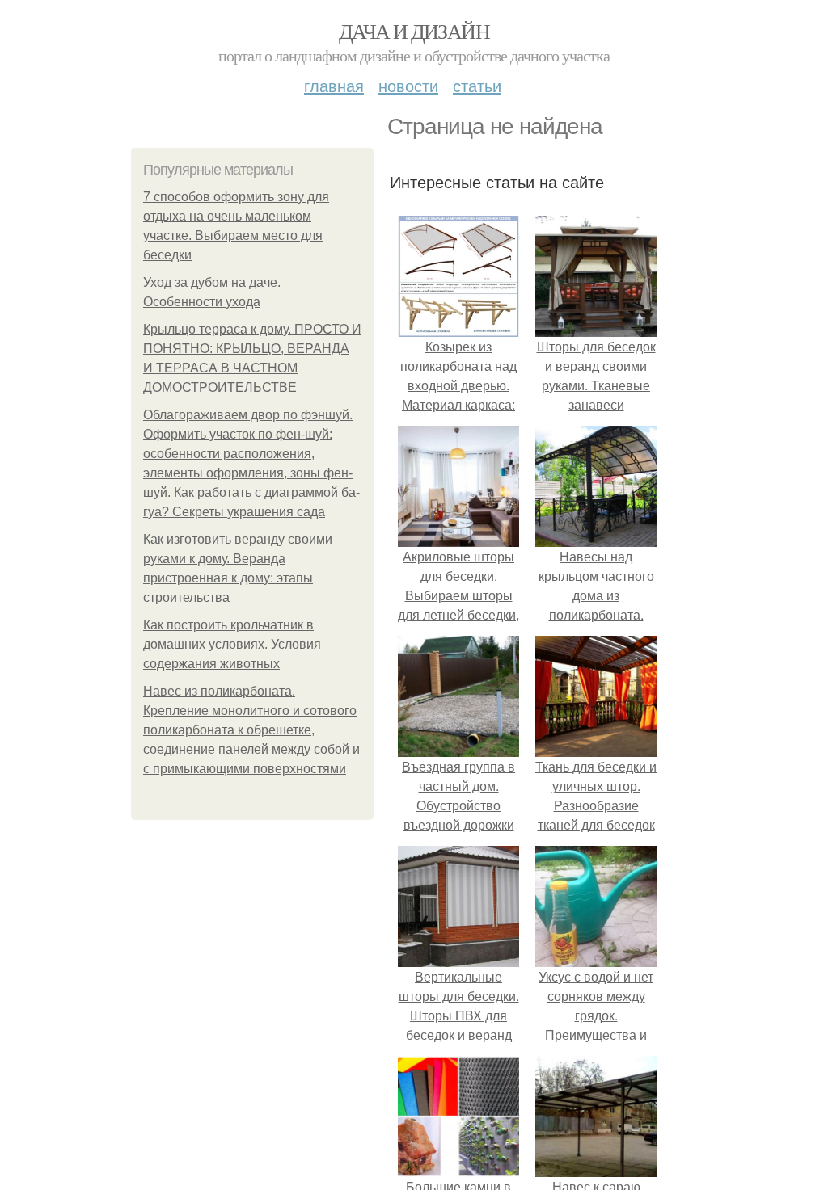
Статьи (477, 85)
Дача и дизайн (414, 30)
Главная (334, 85)
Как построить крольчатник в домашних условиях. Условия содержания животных (232, 644)
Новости (408, 85)
